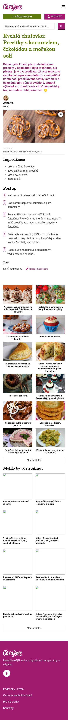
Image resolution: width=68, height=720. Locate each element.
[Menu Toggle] (63, 6)
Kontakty (8, 708)
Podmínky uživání (13, 689)
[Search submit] (61, 26)
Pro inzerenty (11, 701)
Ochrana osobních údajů (17, 695)
